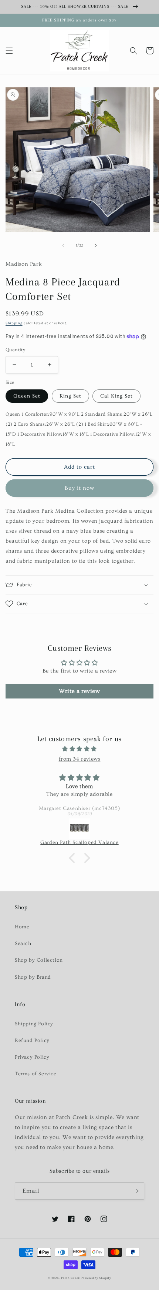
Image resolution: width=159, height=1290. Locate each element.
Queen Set (26, 396)
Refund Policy (32, 1040)
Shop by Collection (39, 960)
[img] (79, 749)
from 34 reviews (80, 759)
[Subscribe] (136, 1191)
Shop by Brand (33, 977)
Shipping (14, 323)
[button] (9, 51)
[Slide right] (96, 245)
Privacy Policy (32, 1057)
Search (23, 943)
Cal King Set (116, 396)
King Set (70, 396)
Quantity (15, 349)
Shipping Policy (34, 1024)
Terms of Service (36, 1074)
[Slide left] (63, 245)
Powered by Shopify (96, 1278)
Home (22, 927)
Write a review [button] (79, 691)
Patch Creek (70, 1278)
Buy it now (79, 488)
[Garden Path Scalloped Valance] (79, 828)
